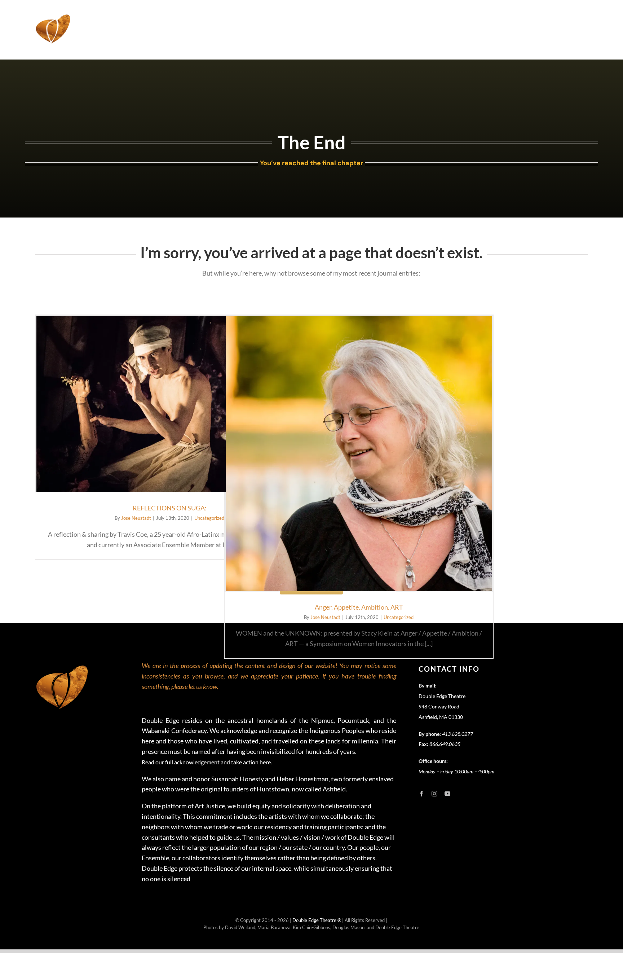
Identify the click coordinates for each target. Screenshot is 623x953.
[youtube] (447, 793)
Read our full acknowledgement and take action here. (207, 762)
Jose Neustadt (136, 518)
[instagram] (434, 793)
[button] (579, 15)
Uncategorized (209, 518)
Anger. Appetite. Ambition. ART (359, 607)
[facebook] (421, 793)
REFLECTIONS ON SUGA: (170, 508)
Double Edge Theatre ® (317, 920)
